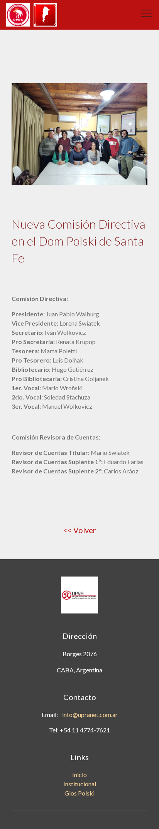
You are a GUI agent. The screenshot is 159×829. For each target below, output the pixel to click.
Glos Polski (79, 793)
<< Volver (79, 530)
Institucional (79, 783)
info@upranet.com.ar (90, 714)
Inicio (79, 774)
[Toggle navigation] (147, 12)
